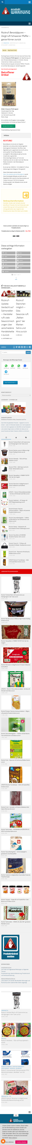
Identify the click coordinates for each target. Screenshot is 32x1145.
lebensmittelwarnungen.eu (8, 978)
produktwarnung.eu (6, 967)
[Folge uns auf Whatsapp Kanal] (27, 347)
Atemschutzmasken (6, 1066)
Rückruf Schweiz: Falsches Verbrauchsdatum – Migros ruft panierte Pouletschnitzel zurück (19, 510)
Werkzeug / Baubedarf (16, 1068)
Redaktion (6, 43)
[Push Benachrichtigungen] (3, 1141)
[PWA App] (14, 347)
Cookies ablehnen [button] (8, 1142)
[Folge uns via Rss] (25, 347)
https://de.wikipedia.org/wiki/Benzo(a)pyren (13, 174)
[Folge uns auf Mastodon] (17, 347)
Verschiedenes (5, 1068)
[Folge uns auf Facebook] (19, 347)
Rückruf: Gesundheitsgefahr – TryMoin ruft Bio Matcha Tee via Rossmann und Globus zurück (19, 519)
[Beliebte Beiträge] (16, 437)
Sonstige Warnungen (18, 1066)
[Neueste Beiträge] (6, 437)
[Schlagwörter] (26, 437)
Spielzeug (3, 1038)
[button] (9, 253)
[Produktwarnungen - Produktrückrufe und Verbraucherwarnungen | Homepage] (16, 11)
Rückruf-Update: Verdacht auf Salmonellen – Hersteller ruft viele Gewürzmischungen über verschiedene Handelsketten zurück (7, 317)
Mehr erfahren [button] (13, 1137)
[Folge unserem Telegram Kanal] (30, 347)
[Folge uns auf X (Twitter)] (22, 347)
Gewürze (4, 50)
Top (10, 1096)
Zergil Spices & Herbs (12, 50)
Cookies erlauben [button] (21, 1142)
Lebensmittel (5, 27)
